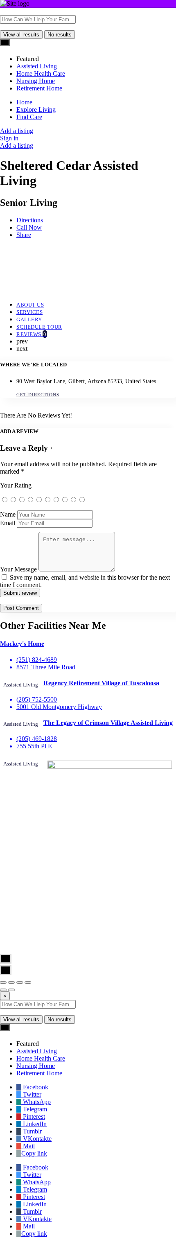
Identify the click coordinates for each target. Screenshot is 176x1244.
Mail (28, 1145)
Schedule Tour (39, 327)
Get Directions (37, 394)
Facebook (34, 1087)
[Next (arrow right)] (11, 990)
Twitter (31, 1094)
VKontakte (36, 1138)
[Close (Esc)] (3, 982)
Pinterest (33, 1116)
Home (24, 102)
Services (29, 312)
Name (8, 514)
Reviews (31, 334)
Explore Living (36, 109)
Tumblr (31, 1131)
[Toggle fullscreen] (19, 982)
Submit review (20, 593)
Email (7, 522)
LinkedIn (34, 1123)
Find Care (29, 116)
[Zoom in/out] (28, 982)
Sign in (9, 138)
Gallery (29, 319)
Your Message (18, 569)
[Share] (11, 982)
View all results (21, 35)
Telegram (34, 1109)
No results (59, 35)
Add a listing (16, 130)
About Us (30, 305)
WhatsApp (36, 1101)
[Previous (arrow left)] (3, 990)
